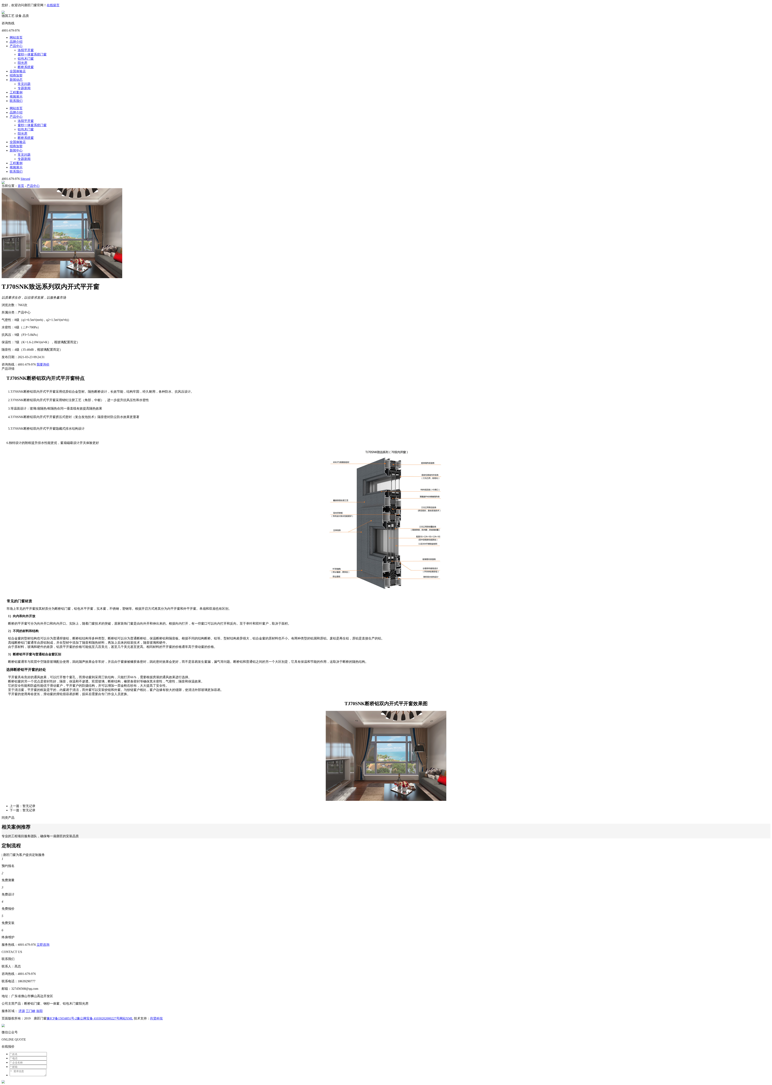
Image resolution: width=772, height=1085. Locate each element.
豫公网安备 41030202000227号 (98, 1018)
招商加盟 (16, 75)
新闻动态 (16, 79)
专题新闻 (24, 88)
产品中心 (16, 46)
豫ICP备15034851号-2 (62, 1018)
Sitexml (25, 178)
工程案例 (16, 92)
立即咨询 (43, 944)
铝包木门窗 (26, 58)
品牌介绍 (16, 41)
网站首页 (16, 37)
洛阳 (39, 1011)
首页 (21, 185)
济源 (21, 1011)
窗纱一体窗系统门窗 (32, 54)
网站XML (126, 1018)
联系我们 (16, 100)
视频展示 (16, 96)
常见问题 (24, 84)
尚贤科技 (156, 1018)
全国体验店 (18, 71)
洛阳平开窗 (26, 50)
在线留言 (53, 5)
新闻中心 (16, 150)
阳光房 (22, 63)
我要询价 (43, 364)
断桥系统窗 (26, 67)
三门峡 (30, 1011)
